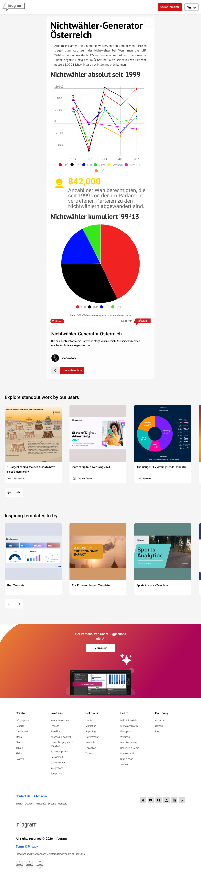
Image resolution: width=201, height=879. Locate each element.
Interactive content (60, 720)
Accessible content (61, 736)
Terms (20, 846)
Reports (20, 725)
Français (62, 803)
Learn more (100, 648)
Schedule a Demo (129, 747)
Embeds (55, 725)
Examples (125, 731)
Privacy (33, 846)
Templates (56, 773)
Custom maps (58, 762)
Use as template (170, 6)
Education (90, 747)
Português (41, 803)
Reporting (90, 731)
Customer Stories (129, 725)
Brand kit (55, 731)
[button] (64, 165)
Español (52, 803)
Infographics (22, 720)
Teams (89, 753)
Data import (57, 757)
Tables (19, 747)
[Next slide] (18, 492)
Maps (19, 736)
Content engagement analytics (62, 744)
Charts (19, 742)
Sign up (191, 7)
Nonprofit (90, 742)
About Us (160, 720)
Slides (19, 753)
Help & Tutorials (128, 720)
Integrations (57, 768)
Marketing (90, 725)
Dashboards (22, 731)
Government (91, 736)
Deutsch (29, 803)
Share (58, 321)
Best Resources (128, 742)
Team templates (59, 751)
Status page (126, 759)
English (19, 803)
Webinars (125, 736)
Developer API (127, 753)
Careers (159, 725)
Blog (157, 731)
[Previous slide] (9, 492)
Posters (20, 759)
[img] (120, 261)
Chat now (40, 796)
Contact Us (23, 796)
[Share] (55, 370)
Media (88, 720)
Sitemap (124, 764)
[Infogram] (13, 7)
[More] (149, 22)
